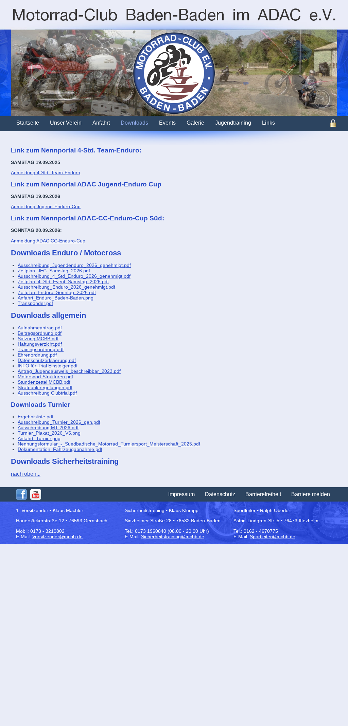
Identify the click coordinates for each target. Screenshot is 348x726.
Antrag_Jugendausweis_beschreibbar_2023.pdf (69, 371)
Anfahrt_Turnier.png (39, 438)
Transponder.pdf (35, 303)
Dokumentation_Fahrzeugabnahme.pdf (60, 449)
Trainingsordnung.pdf (41, 349)
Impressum (181, 494)
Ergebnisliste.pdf (35, 416)
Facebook (21, 494)
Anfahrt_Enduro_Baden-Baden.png (55, 298)
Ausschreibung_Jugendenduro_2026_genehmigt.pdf (74, 265)
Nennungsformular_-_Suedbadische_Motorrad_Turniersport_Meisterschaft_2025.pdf (109, 444)
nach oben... (25, 474)
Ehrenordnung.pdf (37, 355)
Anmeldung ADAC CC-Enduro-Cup (48, 240)
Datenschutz (220, 494)
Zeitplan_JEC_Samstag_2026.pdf (54, 270)
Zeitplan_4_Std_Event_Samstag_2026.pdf (63, 281)
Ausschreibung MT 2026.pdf (48, 427)
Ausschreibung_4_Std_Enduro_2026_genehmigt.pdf (74, 276)
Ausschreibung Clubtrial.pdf (47, 393)
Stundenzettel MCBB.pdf (44, 382)
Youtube (35, 494)
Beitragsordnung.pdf (40, 333)
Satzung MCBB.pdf (38, 338)
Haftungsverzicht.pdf (40, 344)
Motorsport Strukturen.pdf (45, 376)
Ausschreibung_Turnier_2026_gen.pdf (59, 422)
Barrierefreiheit (263, 494)
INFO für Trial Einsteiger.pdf (47, 365)
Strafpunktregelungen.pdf (45, 387)
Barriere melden (310, 494)
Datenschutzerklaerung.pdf (47, 360)
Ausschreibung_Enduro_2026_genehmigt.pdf (66, 287)
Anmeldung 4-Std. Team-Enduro (45, 172)
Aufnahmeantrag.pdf (40, 327)
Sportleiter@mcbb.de (272, 536)
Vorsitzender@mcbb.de (57, 536)
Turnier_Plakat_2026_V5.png (49, 433)
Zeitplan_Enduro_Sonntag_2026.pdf (57, 292)
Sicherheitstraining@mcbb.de (172, 536)
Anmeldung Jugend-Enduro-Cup (46, 206)
